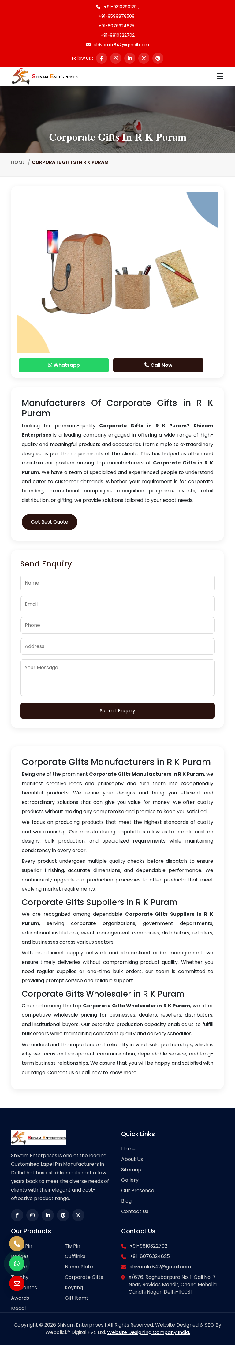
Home (18, 162)
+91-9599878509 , (118, 16)
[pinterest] (157, 58)
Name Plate (79, 1266)
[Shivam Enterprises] (45, 76)
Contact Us (134, 1211)
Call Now (161, 365)
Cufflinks (75, 1256)
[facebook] (101, 58)
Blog (126, 1200)
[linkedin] (129, 58)
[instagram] (115, 58)
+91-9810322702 (118, 35)
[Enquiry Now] (16, 1283)
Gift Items (77, 1297)
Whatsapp (66, 365)
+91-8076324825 (150, 1256)
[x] (143, 58)
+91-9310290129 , (121, 7)
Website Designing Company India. (148, 1332)
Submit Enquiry (117, 710)
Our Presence (137, 1190)
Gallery (130, 1180)
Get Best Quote (49, 521)
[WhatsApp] (16, 1263)
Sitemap (131, 1169)
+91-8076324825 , (117, 26)
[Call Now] (16, 1243)
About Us (132, 1159)
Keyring (74, 1287)
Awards (20, 1297)
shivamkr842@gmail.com (121, 45)
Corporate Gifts (84, 1277)
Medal (18, 1308)
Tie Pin (72, 1245)
